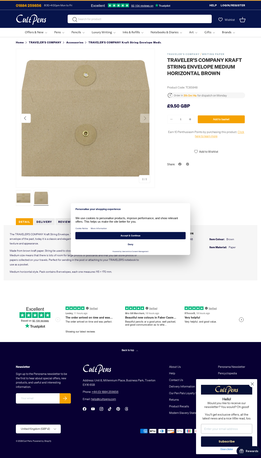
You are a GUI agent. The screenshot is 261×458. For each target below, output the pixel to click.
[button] (243, 19)
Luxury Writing (102, 32)
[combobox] (140, 19)
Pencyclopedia (227, 373)
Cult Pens (27, 440)
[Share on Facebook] (180, 164)
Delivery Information (182, 386)
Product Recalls (179, 406)
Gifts (207, 32)
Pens (57, 32)
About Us (175, 367)
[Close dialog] (252, 384)
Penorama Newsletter (231, 367)
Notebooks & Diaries (164, 32)
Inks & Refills (131, 32)
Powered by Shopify (42, 440)
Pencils (76, 32)
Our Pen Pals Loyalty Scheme (187, 393)
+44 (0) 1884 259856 (105, 392)
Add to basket (221, 119)
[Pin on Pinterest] (188, 164)
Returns (174, 399)
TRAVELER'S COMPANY (183, 54)
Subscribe (227, 441)
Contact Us (176, 380)
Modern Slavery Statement (186, 413)
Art (191, 32)
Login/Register (233, 5)
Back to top (128, 350)
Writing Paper (213, 54)
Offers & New (34, 32)
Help (213, 5)
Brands (226, 32)
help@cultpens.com (103, 399)
